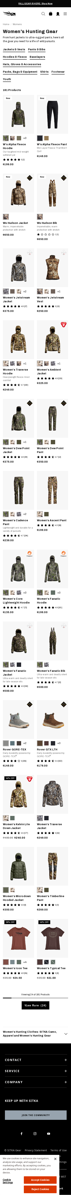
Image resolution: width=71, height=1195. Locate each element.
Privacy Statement (36, 1150)
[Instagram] (36, 1134)
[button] (6, 138)
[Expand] (66, 1034)
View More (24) (35, 1005)
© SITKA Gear (12, 1150)
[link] (18, 131)
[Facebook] (22, 1134)
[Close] (55, 1159)
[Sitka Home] (19, 14)
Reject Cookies (40, 1189)
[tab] (35, 1034)
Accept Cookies (40, 1180)
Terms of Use (58, 1150)
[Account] (58, 14)
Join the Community (36, 1115)
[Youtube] (49, 1134)
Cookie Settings (8, 1181)
